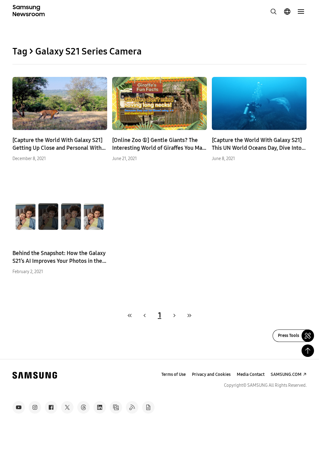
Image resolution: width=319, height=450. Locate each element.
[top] (308, 350)
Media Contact (250, 374)
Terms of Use (173, 374)
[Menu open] (301, 11)
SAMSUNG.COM (286, 374)
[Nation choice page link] (287, 11)
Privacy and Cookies (211, 374)
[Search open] (273, 11)
